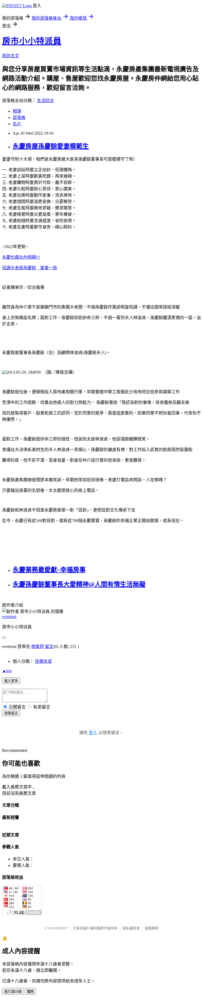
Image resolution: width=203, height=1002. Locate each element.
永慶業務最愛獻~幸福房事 (49, 569)
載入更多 (11, 681)
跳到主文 (10, 56)
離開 (30, 992)
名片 (17, 124)
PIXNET (62, 928)
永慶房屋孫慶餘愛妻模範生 (51, 146)
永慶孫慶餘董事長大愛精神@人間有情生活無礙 (79, 584)
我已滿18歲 (13, 992)
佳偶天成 (43, 661)
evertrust (9, 616)
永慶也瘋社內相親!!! (21, 257)
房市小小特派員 (31, 41)
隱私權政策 (131, 928)
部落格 (19, 117)
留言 (49, 646)
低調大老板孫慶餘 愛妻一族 (29, 268)
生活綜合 (45, 100)
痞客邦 (37, 646)
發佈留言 (11, 713)
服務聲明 (152, 928)
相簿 (17, 111)
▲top (7, 670)
